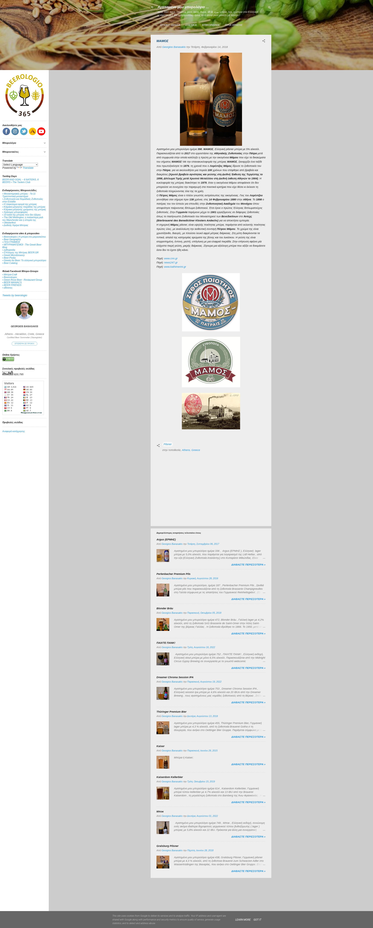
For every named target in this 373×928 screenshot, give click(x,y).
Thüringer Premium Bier (171, 711)
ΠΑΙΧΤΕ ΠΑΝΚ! (165, 642)
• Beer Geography (11, 239)
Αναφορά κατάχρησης (13, 431)
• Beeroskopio (9, 277)
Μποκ (160, 811)
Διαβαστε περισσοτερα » (248, 564)
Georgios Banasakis (24, 326)
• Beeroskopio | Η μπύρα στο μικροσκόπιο (24, 237)
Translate (28, 167)
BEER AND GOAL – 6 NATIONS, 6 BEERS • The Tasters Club (20, 180)
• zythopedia (8, 250)
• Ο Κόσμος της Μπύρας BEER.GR (20, 252)
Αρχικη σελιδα (170, 24)
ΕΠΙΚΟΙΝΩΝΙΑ (210, 24)
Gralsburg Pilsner (167, 846)
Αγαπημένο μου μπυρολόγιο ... (183, 7)
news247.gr (171, 262)
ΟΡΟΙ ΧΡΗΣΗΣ (234, 24)
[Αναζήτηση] (269, 8)
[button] (263, 41)
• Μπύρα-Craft (9, 274)
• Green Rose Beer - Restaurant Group (22, 280)
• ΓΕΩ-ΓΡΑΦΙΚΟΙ (11, 242)
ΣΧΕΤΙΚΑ (191, 24)
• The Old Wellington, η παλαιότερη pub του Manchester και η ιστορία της (22, 218)
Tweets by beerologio (14, 295)
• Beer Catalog (9, 263)
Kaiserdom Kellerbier (169, 777)
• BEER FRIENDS (11, 285)
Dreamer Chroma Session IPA (174, 677)
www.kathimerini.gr (175, 266)
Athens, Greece (191, 450)
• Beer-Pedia (9, 258)
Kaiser (160, 746)
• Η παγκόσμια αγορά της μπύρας (19, 204)
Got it (257, 919)
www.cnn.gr (171, 258)
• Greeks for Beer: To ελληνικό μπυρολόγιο (24, 260)
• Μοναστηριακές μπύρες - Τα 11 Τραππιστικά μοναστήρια (19, 195)
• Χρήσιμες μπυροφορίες (15, 212)
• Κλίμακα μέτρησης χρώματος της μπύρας (24, 209)
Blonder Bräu (164, 608)
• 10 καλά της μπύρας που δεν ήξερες (21, 215)
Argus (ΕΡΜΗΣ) (166, 539)
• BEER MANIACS (12, 282)
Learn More (243, 919)
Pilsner (168, 444)
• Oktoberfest (9, 222)
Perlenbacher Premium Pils (173, 574)
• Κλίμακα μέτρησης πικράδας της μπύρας (23, 207)
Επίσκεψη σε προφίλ (24, 344)
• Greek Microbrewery (13, 255)
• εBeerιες (7, 287)
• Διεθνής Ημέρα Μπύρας (15, 225)
